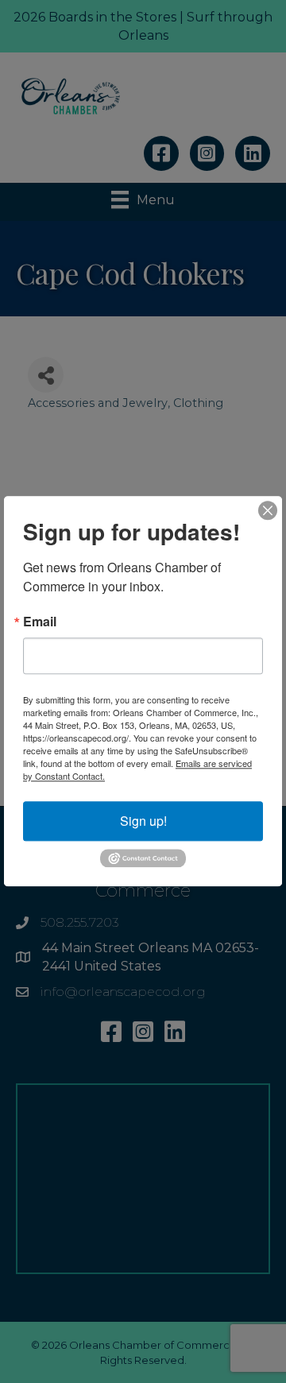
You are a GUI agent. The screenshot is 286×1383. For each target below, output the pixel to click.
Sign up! (143, 821)
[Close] (267, 510)
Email (39, 621)
